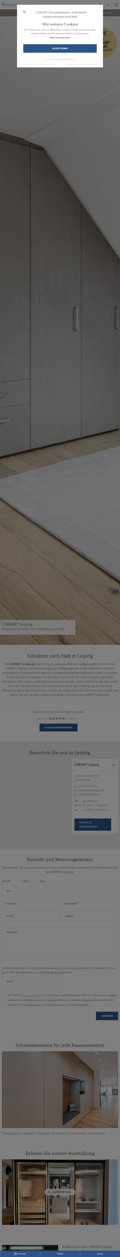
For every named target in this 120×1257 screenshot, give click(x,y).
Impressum (71, 64)
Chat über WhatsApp (89, 794)
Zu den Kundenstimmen (58, 727)
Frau (42, 881)
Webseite (33, 792)
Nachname (71, 903)
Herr (25, 881)
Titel (8, 891)
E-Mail (32, 788)
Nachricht (12, 932)
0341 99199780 (36, 785)
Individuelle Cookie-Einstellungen (60, 59)
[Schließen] (44, 765)
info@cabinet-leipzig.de (91, 790)
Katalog (100, 1254)
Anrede (6, 880)
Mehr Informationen (60, 37)
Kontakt (36, 800)
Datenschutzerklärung (87, 64)
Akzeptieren (60, 48)
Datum (10, 981)
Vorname (11, 903)
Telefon (69, 916)
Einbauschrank (68, 668)
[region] (35, 798)
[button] (35, 809)
